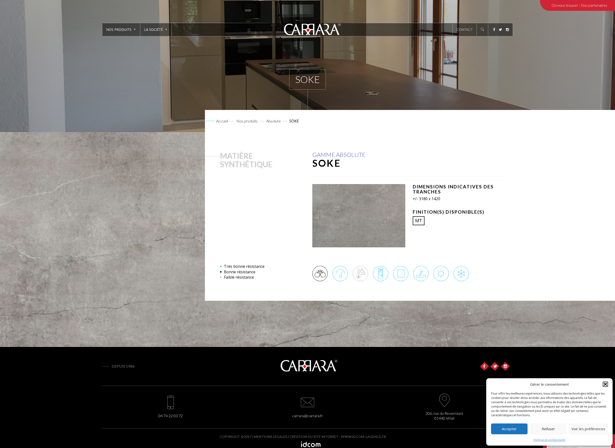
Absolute (273, 121)
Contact (464, 29)
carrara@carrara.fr (307, 415)
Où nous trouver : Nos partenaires (579, 5)
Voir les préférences (588, 428)
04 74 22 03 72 (170, 415)
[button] (605, 384)
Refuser (548, 428)
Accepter (509, 428)
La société (153, 29)
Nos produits (118, 29)
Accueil (222, 121)
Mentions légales (270, 437)
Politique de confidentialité (550, 440)
